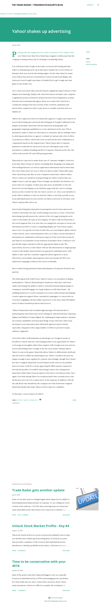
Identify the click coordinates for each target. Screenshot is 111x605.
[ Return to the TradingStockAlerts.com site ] (18, 14)
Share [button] (88, 52)
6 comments (22, 550)
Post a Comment (23, 515)
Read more (66, 515)
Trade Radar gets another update (38, 490)
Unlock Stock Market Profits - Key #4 (40, 526)
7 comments (22, 590)
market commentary (91, 64)
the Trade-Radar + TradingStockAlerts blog (37, 4)
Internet (88, 62)
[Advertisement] (41, 461)
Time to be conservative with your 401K (39, 563)
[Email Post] (40, 400)
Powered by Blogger (56, 598)
